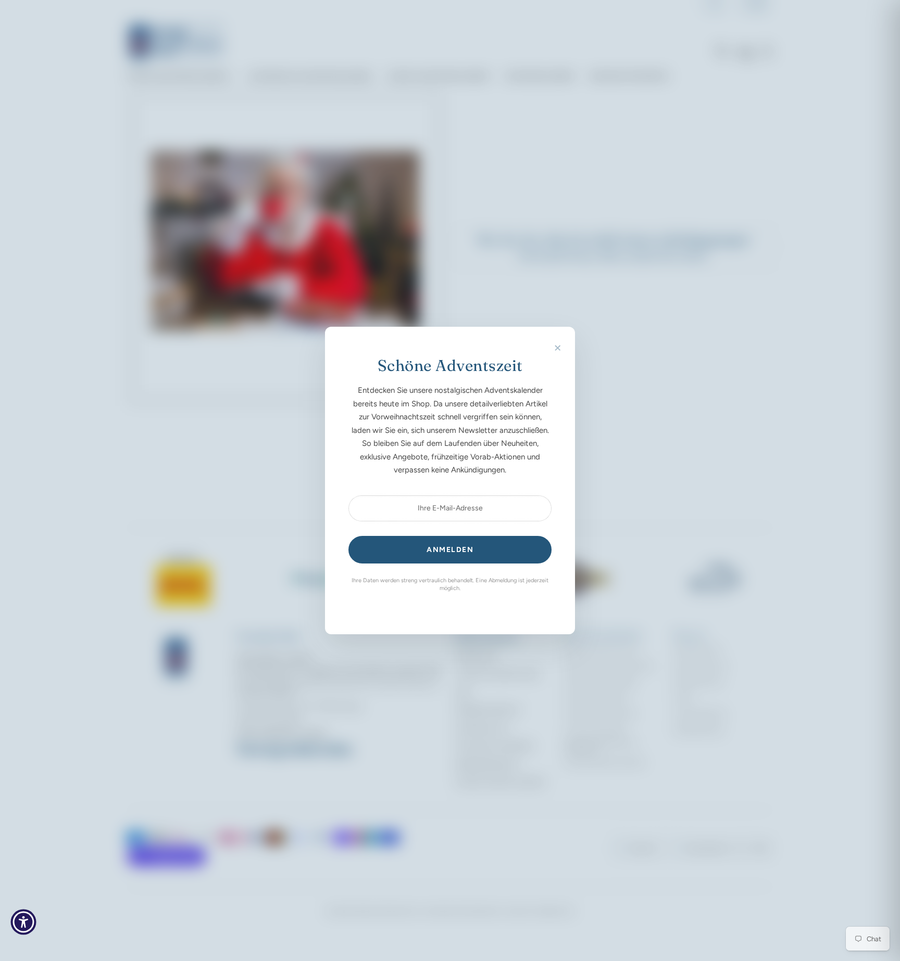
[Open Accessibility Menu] (23, 922)
